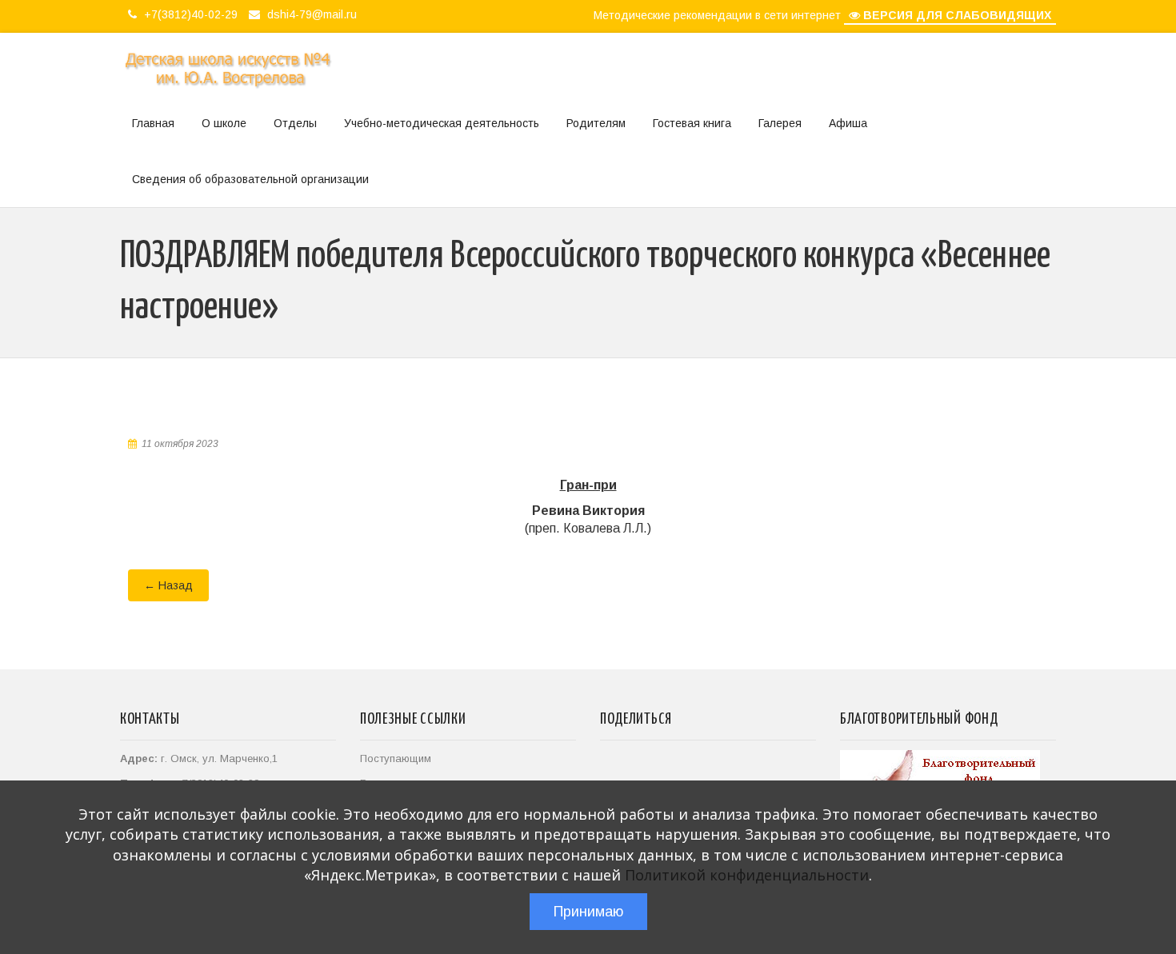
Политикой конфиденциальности (747, 874)
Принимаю (588, 912)
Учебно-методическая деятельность (441, 123)
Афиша (848, 123)
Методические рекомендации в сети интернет (717, 15)
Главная (153, 123)
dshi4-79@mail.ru (310, 14)
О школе (224, 123)
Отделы (295, 123)
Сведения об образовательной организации (250, 179)
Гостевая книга (692, 123)
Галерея (780, 123)
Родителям (596, 123)
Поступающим (395, 758)
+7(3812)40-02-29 (189, 14)
